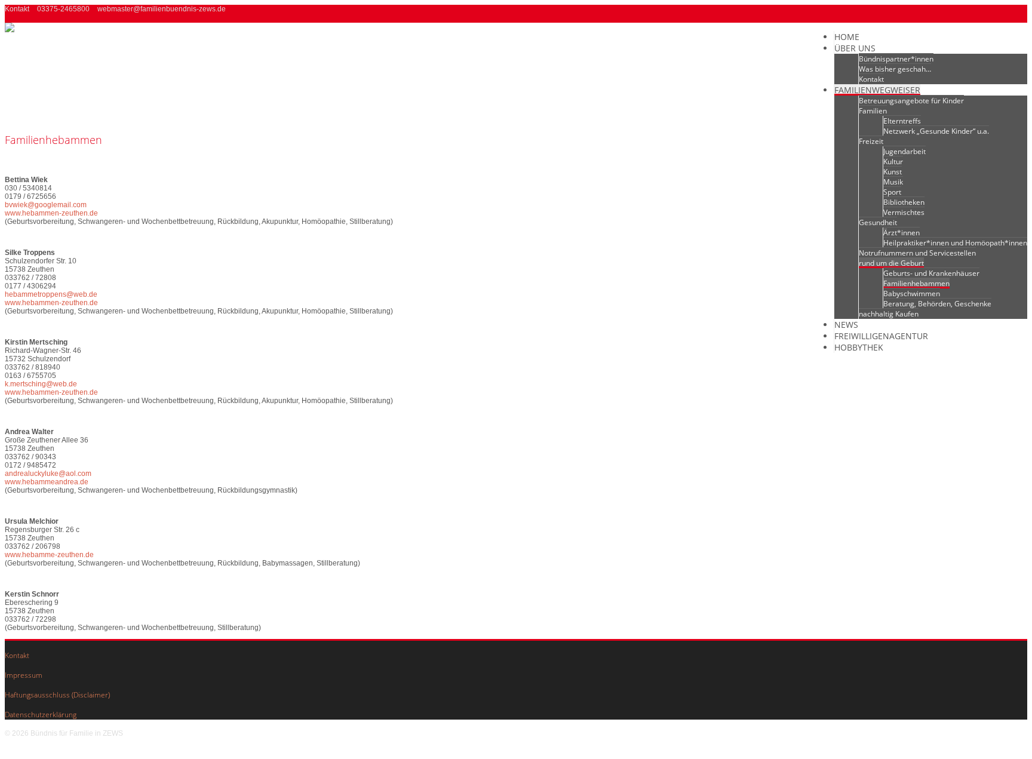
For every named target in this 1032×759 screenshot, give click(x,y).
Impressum (23, 675)
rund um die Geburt (891, 263)
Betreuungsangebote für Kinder (911, 101)
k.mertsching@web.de (41, 384)
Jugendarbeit (904, 151)
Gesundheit (878, 222)
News (846, 324)
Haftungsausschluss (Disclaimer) (57, 695)
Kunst (892, 172)
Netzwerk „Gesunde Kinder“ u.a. (936, 131)
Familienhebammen (916, 283)
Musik (893, 182)
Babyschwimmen (911, 293)
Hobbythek (858, 347)
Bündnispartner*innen (896, 59)
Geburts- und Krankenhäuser (931, 273)
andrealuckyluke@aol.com (48, 473)
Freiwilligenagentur (881, 336)
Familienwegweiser (877, 90)
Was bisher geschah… (895, 69)
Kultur (893, 161)
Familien (873, 111)
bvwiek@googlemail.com (46, 205)
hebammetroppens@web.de (51, 294)
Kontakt (871, 79)
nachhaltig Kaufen (889, 314)
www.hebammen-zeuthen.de (51, 213)
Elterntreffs (902, 121)
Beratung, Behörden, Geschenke (937, 304)
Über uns (855, 48)
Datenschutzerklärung (40, 714)
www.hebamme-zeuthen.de (49, 555)
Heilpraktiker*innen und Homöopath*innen (955, 243)
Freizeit (871, 141)
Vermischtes (903, 212)
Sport (892, 192)
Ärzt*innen (901, 233)
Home (846, 36)
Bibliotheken (903, 202)
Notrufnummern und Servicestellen (917, 253)
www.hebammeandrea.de (46, 482)
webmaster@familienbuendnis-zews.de (161, 9)
